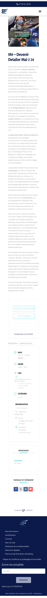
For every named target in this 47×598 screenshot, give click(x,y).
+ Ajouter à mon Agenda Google (24, 308)
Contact (8, 539)
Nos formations (11, 531)
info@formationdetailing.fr (26, 422)
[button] (40, 11)
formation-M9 (26, 343)
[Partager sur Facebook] (16, 489)
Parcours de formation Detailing (19, 554)
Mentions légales (12, 550)
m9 (21, 398)
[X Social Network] (21, 489)
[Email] (30, 489)
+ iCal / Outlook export (24, 316)
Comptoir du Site (25, 593)
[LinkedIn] (26, 489)
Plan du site (10, 543)
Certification (10, 535)
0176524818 (18, 414)
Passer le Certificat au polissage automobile (22, 559)
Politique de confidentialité (17, 546)
